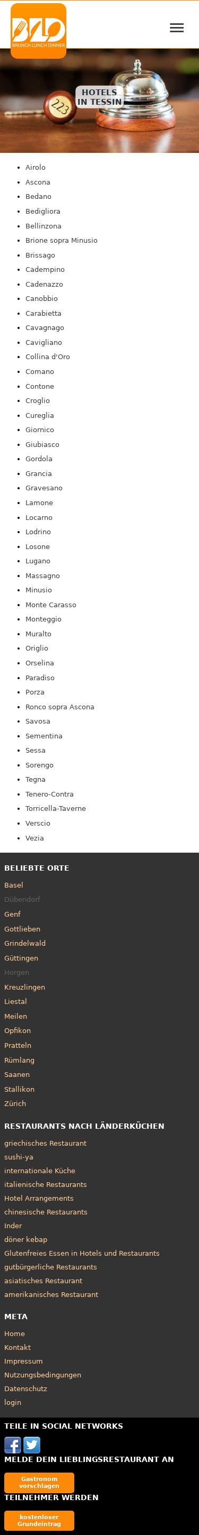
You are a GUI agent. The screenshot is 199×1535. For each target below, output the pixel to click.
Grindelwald (25, 943)
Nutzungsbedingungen (42, 1375)
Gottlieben (22, 929)
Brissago (40, 255)
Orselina (39, 663)
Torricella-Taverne (55, 808)
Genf (12, 914)
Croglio (37, 401)
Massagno (42, 576)
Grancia (38, 474)
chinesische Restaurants (46, 1212)
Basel (13, 885)
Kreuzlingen (24, 987)
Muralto (38, 634)
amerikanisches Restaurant (51, 1295)
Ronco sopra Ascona (59, 707)
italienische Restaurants (45, 1185)
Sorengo (39, 765)
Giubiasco (42, 445)
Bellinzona (43, 226)
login (12, 1402)
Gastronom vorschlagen (39, 1482)
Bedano (38, 196)
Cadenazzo (44, 284)
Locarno (39, 518)
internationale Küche (39, 1171)
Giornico (39, 430)
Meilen (15, 1016)
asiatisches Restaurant (43, 1281)
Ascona (37, 182)
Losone (37, 547)
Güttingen (21, 958)
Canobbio (41, 299)
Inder (13, 1226)
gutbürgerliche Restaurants (50, 1267)
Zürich (15, 1104)
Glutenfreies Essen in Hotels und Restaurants (82, 1253)
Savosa (37, 721)
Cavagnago (44, 328)
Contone (39, 386)
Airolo (35, 167)
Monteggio (43, 619)
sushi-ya (18, 1157)
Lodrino (38, 532)
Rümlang (19, 1060)
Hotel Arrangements (39, 1198)
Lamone (39, 503)
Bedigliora (42, 211)
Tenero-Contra (49, 794)
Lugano (37, 561)
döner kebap (25, 1240)
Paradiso (40, 678)
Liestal (15, 1002)
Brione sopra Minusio (61, 240)
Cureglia (39, 415)
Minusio (38, 590)
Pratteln (17, 1045)
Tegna (35, 779)
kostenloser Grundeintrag (39, 1520)
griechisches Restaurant (45, 1143)
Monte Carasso (50, 605)
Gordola (39, 459)
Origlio (36, 648)
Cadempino (45, 269)
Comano (39, 372)
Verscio (37, 823)
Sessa (35, 750)
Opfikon (17, 1031)
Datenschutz (25, 1389)
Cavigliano (43, 342)
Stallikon (19, 1089)
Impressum (23, 1361)
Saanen (17, 1075)
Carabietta (43, 313)
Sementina (44, 736)
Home (14, 1334)
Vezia (34, 838)
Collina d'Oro (47, 357)
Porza (35, 692)
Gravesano (44, 488)
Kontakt (17, 1347)
